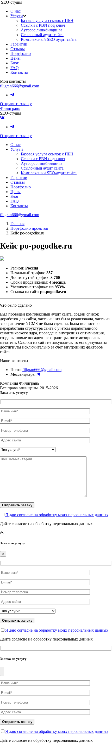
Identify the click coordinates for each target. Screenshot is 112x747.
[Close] (2, 671)
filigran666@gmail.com (19, 86)
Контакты (19, 72)
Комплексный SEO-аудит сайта (49, 39)
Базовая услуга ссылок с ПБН (47, 20)
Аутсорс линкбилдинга (41, 30)
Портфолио (20, 53)
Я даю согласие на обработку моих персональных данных (56, 515)
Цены (15, 58)
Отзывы (17, 49)
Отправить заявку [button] (16, 104)
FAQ (14, 67)
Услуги (16, 16)
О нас (15, 11)
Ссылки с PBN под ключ (43, 25)
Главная (17, 223)
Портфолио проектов (29, 228)
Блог (14, 63)
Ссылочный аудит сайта (42, 34)
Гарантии (18, 44)
